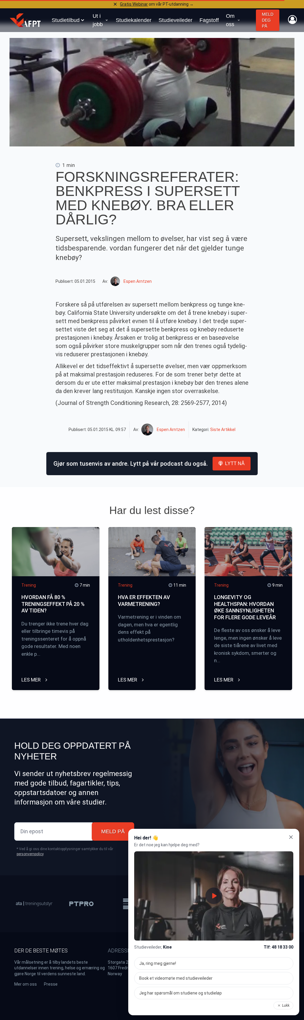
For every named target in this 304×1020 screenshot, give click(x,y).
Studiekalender (133, 20)
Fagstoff (209, 20)
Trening (28, 585)
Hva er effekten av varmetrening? (144, 600)
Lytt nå (235, 463)
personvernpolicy (30, 854)
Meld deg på (267, 20)
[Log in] (292, 19)
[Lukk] (291, 837)
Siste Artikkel (222, 429)
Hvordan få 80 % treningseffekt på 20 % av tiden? (53, 604)
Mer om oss (25, 984)
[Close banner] (115, 4)
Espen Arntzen (138, 281)
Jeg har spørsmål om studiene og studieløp (180, 993)
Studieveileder (175, 20)
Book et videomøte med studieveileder (176, 978)
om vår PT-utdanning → (157, 4)
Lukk (285, 1005)
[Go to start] (25, 20)
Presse (51, 984)
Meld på (113, 831)
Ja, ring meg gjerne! (157, 963)
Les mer (31, 680)
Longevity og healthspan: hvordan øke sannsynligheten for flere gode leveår (245, 607)
